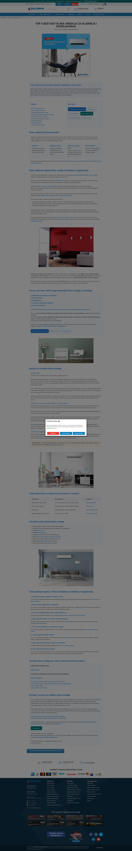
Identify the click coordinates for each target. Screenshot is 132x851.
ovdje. (55, 428)
